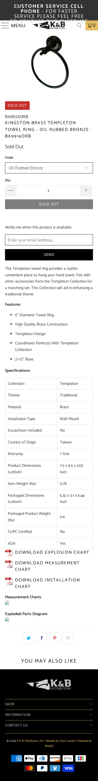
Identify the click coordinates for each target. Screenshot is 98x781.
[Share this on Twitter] (28, 638)
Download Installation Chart (47, 583)
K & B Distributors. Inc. (30, 741)
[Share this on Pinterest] (55, 638)
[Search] (79, 25)
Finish (9, 157)
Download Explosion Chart (52, 552)
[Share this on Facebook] (41, 638)
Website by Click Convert (60, 741)
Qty (8, 180)
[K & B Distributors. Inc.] (49, 25)
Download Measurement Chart (47, 566)
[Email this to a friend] (68, 638)
